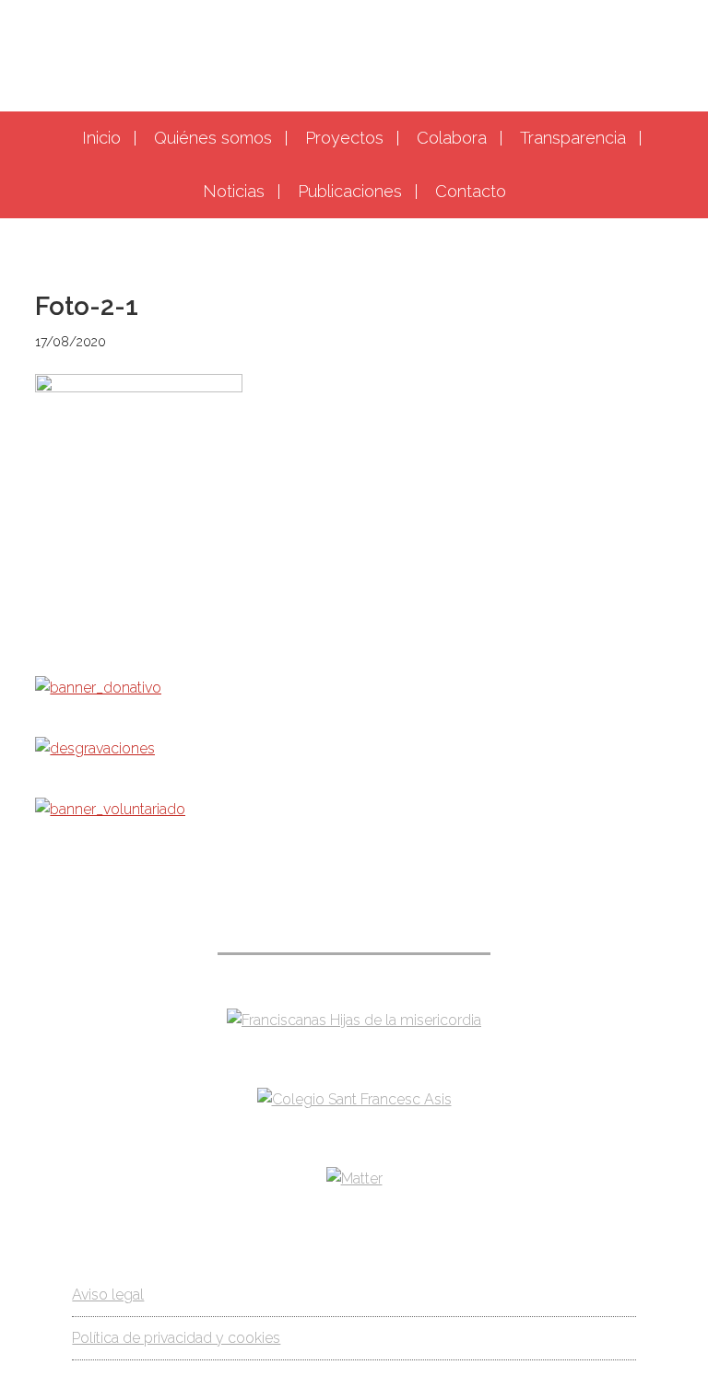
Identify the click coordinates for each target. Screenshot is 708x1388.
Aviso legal (108, 1294)
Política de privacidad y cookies (176, 1338)
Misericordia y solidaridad (354, 53)
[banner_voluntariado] (110, 809)
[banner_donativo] (98, 687)
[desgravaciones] (95, 748)
